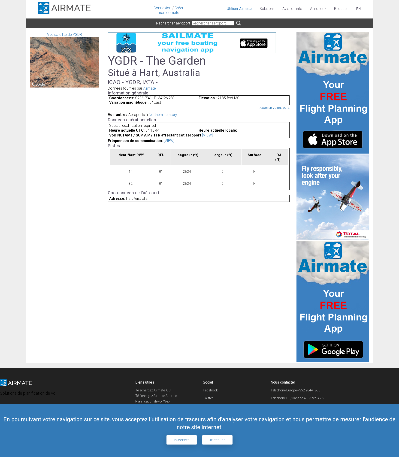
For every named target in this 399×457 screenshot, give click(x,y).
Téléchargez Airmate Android (156, 396)
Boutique (341, 8)
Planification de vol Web (152, 401)
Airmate (149, 88)
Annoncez (318, 8)
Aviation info (292, 8)
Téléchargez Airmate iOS (153, 390)
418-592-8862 (314, 398)
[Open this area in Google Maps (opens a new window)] (38, 85)
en (358, 9)
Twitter (208, 398)
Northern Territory (163, 114)
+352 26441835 (308, 390)
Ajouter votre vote (275, 107)
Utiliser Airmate (239, 8)
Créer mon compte (170, 10)
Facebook (210, 390)
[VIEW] (207, 135)
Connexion (162, 8)
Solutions (267, 8)
